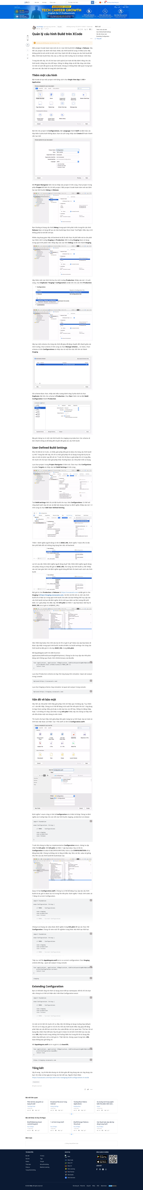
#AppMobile (36, 1082)
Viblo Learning (71, 1169)
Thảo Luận (52, 2)
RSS (98, 1185)
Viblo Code (70, 1160)
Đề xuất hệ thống (44, 1164)
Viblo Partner (71, 1171)
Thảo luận (28, 1164)
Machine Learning (44, 1167)
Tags (41, 1158)
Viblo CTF (70, 1163)
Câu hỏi (27, 1158)
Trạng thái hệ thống (31, 1170)
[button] (101, 2)
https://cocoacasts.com (69, 592)
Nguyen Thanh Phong (56, 1106)
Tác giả (42, 1161)
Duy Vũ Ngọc (40, 26)
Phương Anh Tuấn (101, 1106)
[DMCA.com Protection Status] (112, 1185)
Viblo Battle (70, 1174)
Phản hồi (82, 1185)
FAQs (93, 1185)
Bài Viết (37, 2)
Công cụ (28, 1167)
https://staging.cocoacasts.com (51, 595)
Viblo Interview (71, 1177)
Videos (27, 1161)
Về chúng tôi (76, 1185)
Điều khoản (104, 1185)
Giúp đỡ (89, 1185)
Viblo (69, 1156)
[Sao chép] (91, 662)
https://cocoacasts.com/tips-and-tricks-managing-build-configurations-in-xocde (60, 1077)
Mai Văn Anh (77, 1106)
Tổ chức (42, 1155)
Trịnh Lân (29, 1106)
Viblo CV (70, 1166)
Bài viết (27, 1155)
